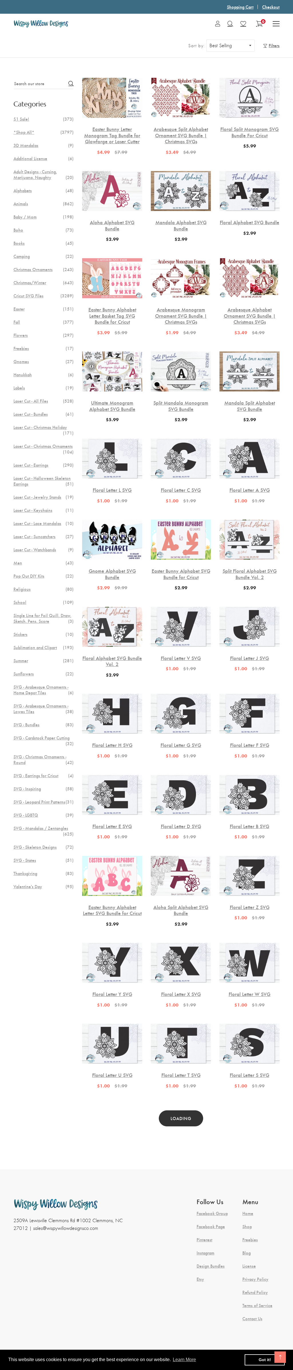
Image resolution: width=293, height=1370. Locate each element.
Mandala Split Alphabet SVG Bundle (249, 405)
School (43, 602)
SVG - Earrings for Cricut (43, 775)
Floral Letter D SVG (181, 826)
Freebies (43, 348)
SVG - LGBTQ (43, 815)
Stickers (43, 634)
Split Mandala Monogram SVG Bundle (180, 405)
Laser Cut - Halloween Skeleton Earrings (43, 481)
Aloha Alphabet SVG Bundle (112, 225)
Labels (43, 388)
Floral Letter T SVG (181, 1075)
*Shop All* (43, 132)
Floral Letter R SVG (112, 1176)
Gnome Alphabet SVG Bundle (112, 574)
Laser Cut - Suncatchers (43, 536)
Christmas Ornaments (43, 269)
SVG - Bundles (43, 724)
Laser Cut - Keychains (43, 510)
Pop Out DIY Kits (43, 576)
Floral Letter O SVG (112, 1277)
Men (43, 563)
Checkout (271, 7)
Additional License (43, 158)
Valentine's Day (43, 886)
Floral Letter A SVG (249, 490)
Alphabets (43, 190)
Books (43, 243)
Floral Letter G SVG (181, 745)
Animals (43, 203)
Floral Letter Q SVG (181, 1176)
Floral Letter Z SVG (250, 907)
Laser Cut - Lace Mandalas (43, 523)
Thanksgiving (43, 873)
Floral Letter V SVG (181, 658)
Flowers (43, 335)
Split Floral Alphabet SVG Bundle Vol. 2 (250, 574)
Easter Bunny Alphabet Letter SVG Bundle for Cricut (112, 910)
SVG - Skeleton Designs (43, 847)
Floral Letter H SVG (112, 745)
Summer (43, 660)
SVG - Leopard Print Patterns (43, 802)
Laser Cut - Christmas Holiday (43, 430)
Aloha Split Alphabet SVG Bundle (180, 910)
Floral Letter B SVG (249, 826)
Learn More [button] (184, 1359)
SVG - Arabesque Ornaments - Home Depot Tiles (43, 689)
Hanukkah (43, 374)
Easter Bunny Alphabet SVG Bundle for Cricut (181, 574)
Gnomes (43, 361)
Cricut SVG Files (43, 296)
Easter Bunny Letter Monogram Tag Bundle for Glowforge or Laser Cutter (112, 135)
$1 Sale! (43, 119)
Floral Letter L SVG (112, 490)
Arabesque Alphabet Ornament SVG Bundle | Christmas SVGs (250, 315)
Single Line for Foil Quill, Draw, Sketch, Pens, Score (43, 618)
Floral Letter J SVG (249, 658)
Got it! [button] (265, 1359)
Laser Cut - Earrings (43, 465)
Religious (43, 589)
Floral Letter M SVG (249, 1277)
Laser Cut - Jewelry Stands (43, 497)
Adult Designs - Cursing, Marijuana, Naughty (43, 174)
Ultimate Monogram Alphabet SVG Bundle (112, 405)
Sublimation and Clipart (43, 647)
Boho (43, 230)
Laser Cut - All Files (43, 401)
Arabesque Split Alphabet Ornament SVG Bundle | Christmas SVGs (181, 135)
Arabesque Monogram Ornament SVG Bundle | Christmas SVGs (181, 315)
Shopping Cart (240, 7)
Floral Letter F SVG (249, 745)
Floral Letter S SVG (249, 1075)
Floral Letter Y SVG (112, 994)
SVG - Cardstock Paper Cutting (43, 740)
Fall (43, 322)
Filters (274, 45)
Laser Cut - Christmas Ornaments (43, 449)
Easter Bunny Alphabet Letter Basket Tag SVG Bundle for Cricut (112, 315)
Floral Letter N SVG (181, 1277)
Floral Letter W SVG (249, 994)
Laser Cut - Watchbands (43, 549)
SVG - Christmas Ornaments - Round (43, 759)
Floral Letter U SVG (112, 1075)
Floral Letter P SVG (249, 1176)
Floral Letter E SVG (112, 826)
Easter (43, 309)
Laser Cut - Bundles (43, 414)
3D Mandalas (43, 145)
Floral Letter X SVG (181, 994)
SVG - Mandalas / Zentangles (43, 831)
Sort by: (196, 45)
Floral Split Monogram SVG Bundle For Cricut (249, 132)
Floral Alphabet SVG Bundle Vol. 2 (112, 661)
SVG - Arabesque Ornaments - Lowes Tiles (43, 708)
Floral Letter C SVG (181, 490)
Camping (43, 256)
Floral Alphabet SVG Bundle (249, 222)
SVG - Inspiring (43, 789)
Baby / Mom (43, 217)
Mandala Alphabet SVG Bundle (181, 225)
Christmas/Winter (43, 282)
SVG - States (43, 860)
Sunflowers (43, 674)
